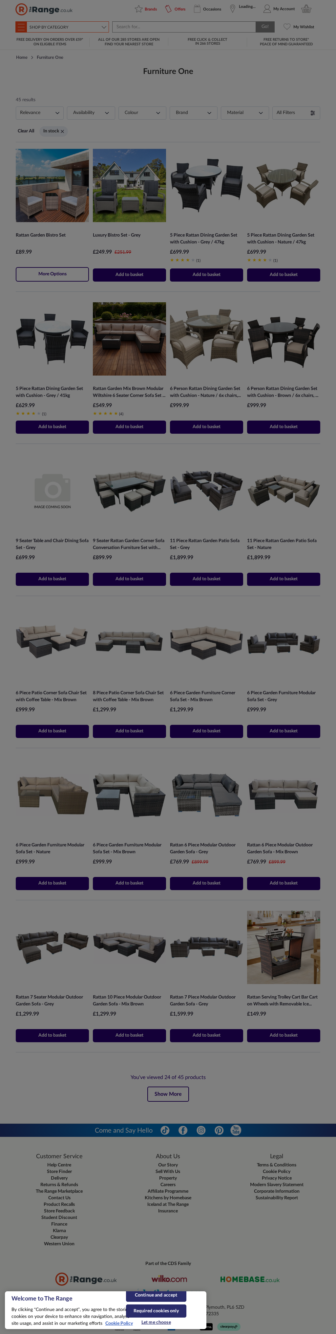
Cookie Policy (119, 1323)
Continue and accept (156, 1295)
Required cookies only (156, 1311)
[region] (105, 1310)
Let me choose (156, 1322)
